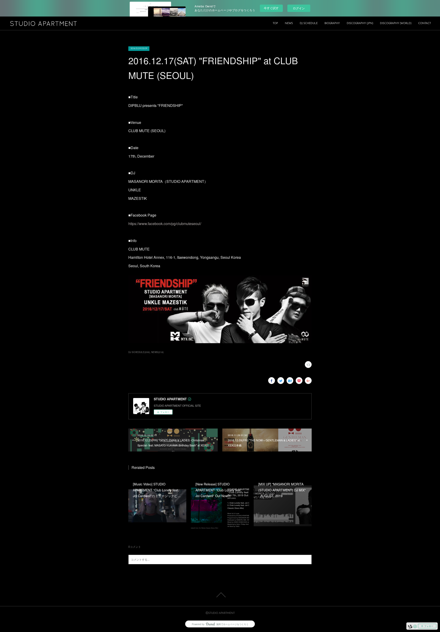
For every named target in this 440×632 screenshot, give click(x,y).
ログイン (299, 8)
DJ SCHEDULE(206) (139, 352)
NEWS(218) (157, 352)
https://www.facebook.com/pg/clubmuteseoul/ (164, 223)
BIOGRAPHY (332, 23)
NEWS (289, 23)
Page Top (220, 594)
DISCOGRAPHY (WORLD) (395, 23)
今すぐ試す (271, 8)
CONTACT (424, 23)
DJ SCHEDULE (309, 23)
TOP (275, 23)
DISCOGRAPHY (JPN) (360, 23)
